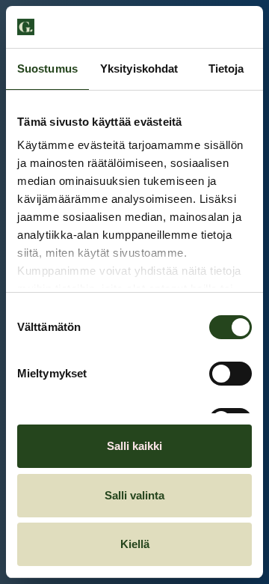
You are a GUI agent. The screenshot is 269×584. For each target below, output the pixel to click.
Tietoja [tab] (226, 68)
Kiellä (134, 544)
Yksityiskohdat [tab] (139, 68)
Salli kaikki (134, 445)
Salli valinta (134, 495)
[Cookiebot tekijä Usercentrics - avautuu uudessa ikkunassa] (190, 27)
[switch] (230, 374)
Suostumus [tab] (47, 68)
